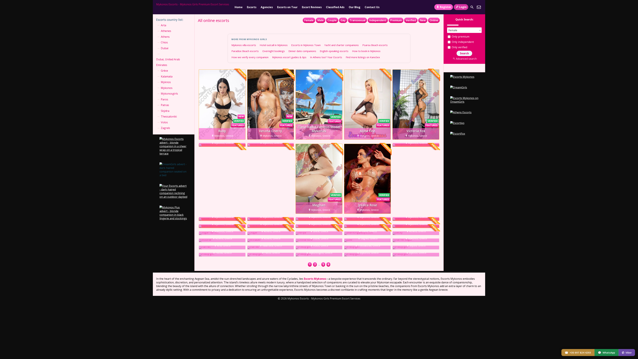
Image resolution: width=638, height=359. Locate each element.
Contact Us (372, 7)
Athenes (166, 31)
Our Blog (354, 7)
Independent (377, 20)
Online (434, 20)
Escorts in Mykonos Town (306, 45)
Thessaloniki (169, 116)
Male (321, 20)
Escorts (251, 7)
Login (463, 7)
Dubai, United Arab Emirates (168, 62)
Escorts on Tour (287, 7)
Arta (163, 25)
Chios (164, 42)
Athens (165, 37)
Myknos (166, 82)
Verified (411, 20)
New (423, 20)
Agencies (267, 7)
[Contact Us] (479, 7)
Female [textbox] (452, 30)
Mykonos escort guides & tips (289, 57)
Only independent (462, 42)
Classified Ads (335, 7)
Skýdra (165, 111)
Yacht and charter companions (341, 45)
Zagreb (165, 128)
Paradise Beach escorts (245, 51)
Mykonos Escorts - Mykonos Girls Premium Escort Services (192, 4)
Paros (164, 99)
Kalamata (166, 76)
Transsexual (357, 20)
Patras (165, 105)
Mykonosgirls (169, 93)
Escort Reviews (312, 7)
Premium (396, 20)
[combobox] (464, 30)
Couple (332, 20)
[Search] (472, 7)
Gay (343, 20)
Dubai (164, 48)
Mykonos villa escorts (243, 45)
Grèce (164, 70)
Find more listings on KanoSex (363, 57)
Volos (164, 122)
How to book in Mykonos (366, 51)
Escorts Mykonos (315, 279)
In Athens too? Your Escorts (326, 57)
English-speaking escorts (334, 51)
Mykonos (166, 88)
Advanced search (466, 58)
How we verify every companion (249, 57)
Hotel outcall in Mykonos (274, 45)
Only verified (459, 47)
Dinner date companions (302, 51)
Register (445, 7)
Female (309, 20)
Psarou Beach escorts (375, 45)
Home (239, 7)
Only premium (460, 36)
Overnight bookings (273, 51)
